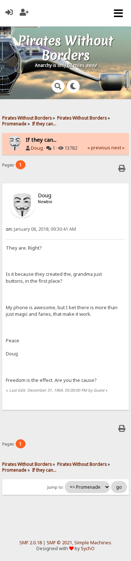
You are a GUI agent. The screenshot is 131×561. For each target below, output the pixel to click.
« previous (98, 148)
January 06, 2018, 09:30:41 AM (41, 229)
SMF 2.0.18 (30, 543)
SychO (88, 548)
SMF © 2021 (59, 543)
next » (117, 148)
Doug (37, 148)
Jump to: (55, 487)
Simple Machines (92, 543)
